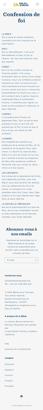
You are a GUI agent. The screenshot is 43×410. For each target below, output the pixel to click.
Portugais (9, 386)
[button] (4, 4)
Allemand (9, 364)
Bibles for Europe (25, 405)
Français (9, 375)
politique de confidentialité (18, 349)
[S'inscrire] (35, 260)
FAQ (7, 344)
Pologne (9, 381)
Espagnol (9, 370)
